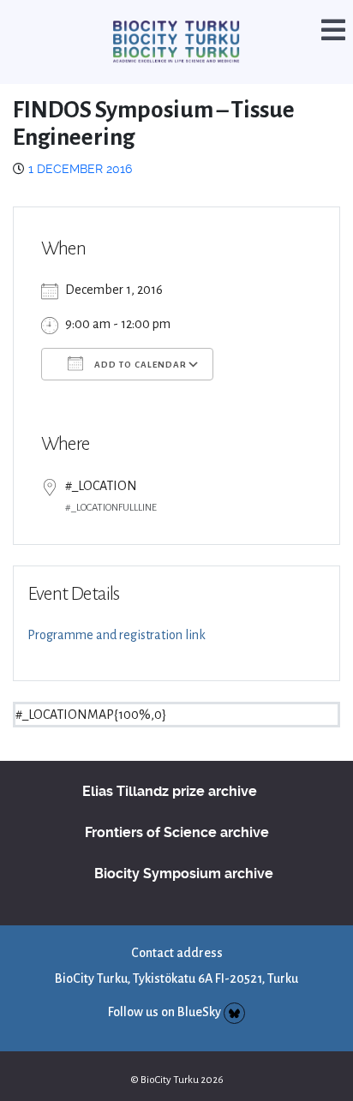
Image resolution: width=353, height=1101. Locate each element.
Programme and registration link (116, 612)
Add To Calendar (139, 342)
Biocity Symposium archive (183, 850)
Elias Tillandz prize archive (169, 768)
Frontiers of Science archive (177, 809)
